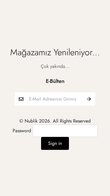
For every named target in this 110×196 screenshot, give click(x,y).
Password (22, 130)
